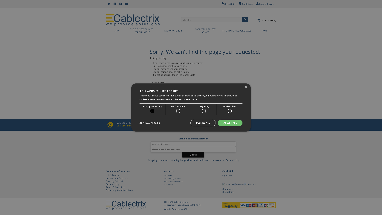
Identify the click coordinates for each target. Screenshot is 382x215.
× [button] (246, 87)
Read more (191, 99)
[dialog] (191, 107)
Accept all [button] (230, 122)
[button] (150, 123)
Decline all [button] (203, 122)
